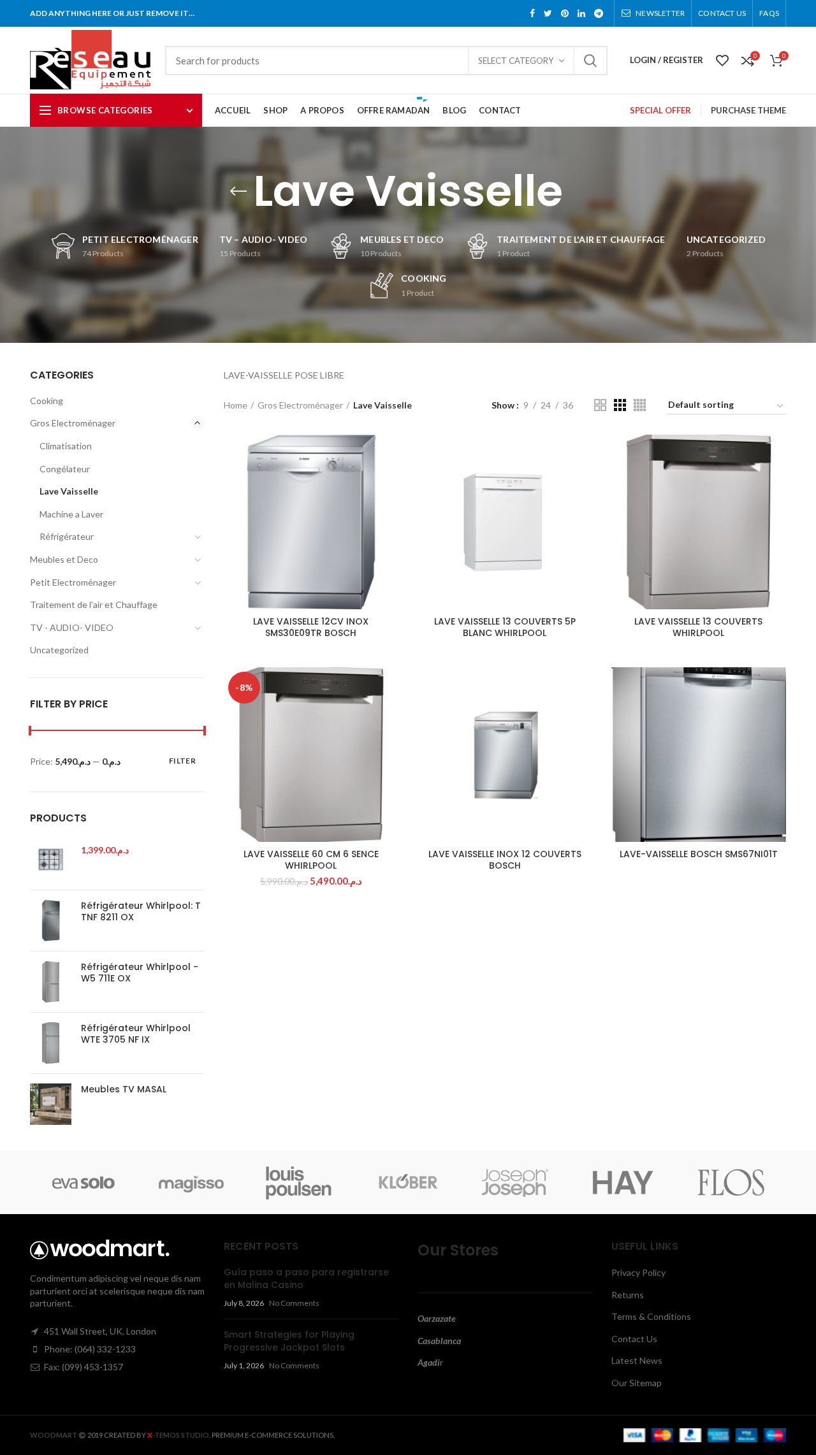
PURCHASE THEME (748, 110)
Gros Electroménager (300, 405)
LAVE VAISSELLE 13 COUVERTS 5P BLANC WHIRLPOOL (505, 627)
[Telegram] (599, 13)
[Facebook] (532, 13)
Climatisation (66, 445)
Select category (515, 60)
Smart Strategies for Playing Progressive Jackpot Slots (289, 1341)
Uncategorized (59, 649)
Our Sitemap (636, 1382)
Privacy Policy (638, 1272)
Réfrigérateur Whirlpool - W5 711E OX (139, 972)
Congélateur (65, 468)
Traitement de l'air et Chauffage (93, 604)
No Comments (294, 1303)
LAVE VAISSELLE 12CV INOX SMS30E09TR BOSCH (310, 627)
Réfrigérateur (67, 536)
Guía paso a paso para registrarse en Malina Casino (306, 1278)
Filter (182, 760)
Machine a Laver (71, 514)
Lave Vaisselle (69, 491)
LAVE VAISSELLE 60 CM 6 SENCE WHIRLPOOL (311, 859)
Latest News (636, 1360)
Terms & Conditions (651, 1316)
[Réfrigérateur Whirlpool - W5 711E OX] (50, 982)
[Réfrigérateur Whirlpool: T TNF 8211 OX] (50, 920)
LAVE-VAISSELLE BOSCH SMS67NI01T (699, 854)
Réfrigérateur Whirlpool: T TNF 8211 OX (141, 911)
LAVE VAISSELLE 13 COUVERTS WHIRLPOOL (698, 627)
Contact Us (634, 1338)
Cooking (46, 400)
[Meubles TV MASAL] (50, 1104)
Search (590, 60)
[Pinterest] (565, 13)
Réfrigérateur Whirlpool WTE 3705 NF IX (136, 1033)
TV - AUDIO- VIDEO (71, 627)
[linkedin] (581, 13)
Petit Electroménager (73, 582)
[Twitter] (548, 13)
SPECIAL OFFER (660, 110)
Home (235, 405)
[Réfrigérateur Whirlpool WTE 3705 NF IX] (50, 1043)
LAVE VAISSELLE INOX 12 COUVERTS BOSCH (504, 859)
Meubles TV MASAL (123, 1089)
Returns (627, 1294)
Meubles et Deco (64, 559)
